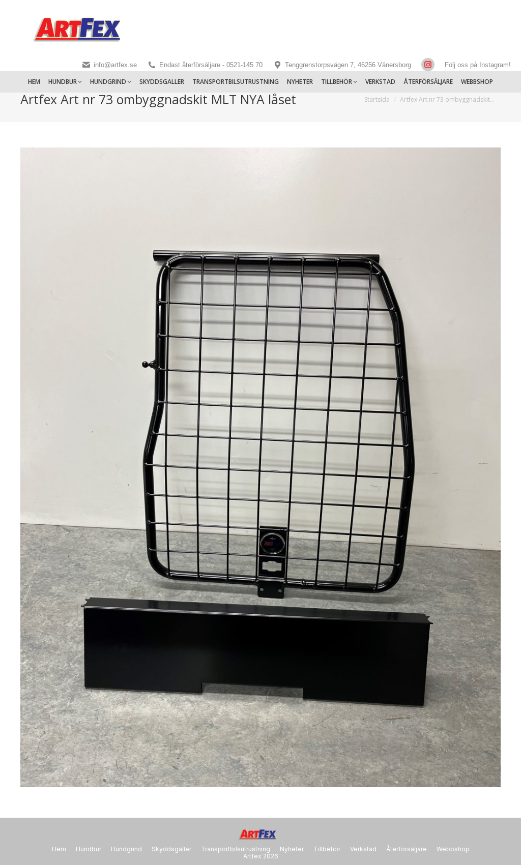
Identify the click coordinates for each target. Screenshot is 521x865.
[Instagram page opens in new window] (428, 64)
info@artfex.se (115, 65)
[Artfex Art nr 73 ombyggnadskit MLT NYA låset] (260, 467)
